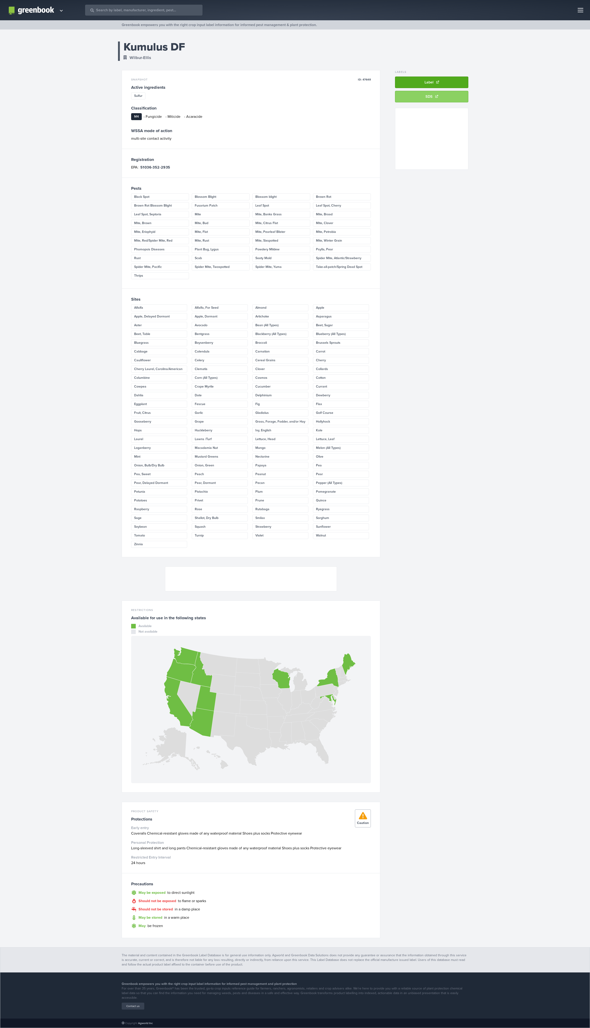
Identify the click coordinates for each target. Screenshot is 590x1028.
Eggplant (140, 404)
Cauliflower (142, 360)
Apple (320, 308)
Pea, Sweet (142, 474)
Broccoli (261, 343)
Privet (199, 500)
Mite (198, 214)
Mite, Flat (201, 232)
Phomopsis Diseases (149, 249)
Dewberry (323, 395)
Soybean (140, 527)
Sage (138, 518)
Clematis (201, 369)
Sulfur (138, 96)
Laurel (138, 439)
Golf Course (324, 413)
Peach (199, 474)
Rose (198, 509)
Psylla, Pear (324, 249)
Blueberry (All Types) (331, 334)
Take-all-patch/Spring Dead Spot (339, 267)
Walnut (321, 535)
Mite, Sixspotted (266, 241)
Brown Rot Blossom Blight (153, 205)
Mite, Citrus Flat (266, 223)
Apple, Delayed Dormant (152, 316)
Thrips (138, 276)
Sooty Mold (263, 258)
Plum (259, 492)
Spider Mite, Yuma (268, 267)
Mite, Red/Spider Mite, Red (153, 241)
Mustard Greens (206, 457)
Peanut (260, 474)
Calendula (202, 351)
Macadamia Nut (206, 448)
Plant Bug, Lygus (207, 249)
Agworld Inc (145, 1023)
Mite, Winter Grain (329, 241)
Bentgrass (202, 334)
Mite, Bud (201, 223)
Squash (200, 527)
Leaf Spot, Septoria (147, 214)
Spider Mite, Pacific (148, 267)
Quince (321, 500)
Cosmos (261, 378)
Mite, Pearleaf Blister (270, 232)
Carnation (262, 351)
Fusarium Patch (206, 205)
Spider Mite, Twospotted (212, 267)
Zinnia (138, 544)
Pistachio (201, 492)
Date (198, 395)
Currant (321, 386)
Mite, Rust (202, 241)
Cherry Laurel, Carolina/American (158, 369)
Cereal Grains (265, 360)
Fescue (200, 404)
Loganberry (142, 448)
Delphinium (263, 395)
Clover (260, 369)
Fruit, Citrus (142, 413)
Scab (198, 258)
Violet (259, 535)
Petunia (139, 492)
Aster (138, 325)
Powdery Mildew (267, 249)
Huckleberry (203, 430)
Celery (199, 360)
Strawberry (263, 527)
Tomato (139, 535)
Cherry (321, 360)
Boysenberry (204, 343)
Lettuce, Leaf (325, 439)
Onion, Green (204, 465)
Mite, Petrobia (326, 232)
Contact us (133, 1006)
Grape (199, 422)
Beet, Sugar (324, 325)
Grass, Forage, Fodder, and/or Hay (280, 422)
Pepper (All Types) (329, 483)
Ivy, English (263, 430)
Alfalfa (138, 308)
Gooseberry (142, 422)
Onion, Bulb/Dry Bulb (149, 465)
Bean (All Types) (267, 325)
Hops (138, 430)
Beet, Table (142, 334)
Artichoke (262, 316)
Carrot (320, 351)
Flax (319, 404)
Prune (259, 500)
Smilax (260, 518)
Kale (319, 430)
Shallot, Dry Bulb (206, 518)
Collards (322, 369)
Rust (137, 258)
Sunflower (323, 527)
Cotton (321, 378)
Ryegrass (323, 509)
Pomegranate (326, 492)
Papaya (260, 465)
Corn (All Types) (206, 378)
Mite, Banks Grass (268, 214)
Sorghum (322, 518)
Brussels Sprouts (328, 343)
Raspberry (141, 509)
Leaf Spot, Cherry (328, 205)
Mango (260, 448)
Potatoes (140, 500)
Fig (257, 404)
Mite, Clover (324, 223)
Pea (319, 465)
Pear (319, 474)
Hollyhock (323, 422)
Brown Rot (323, 197)
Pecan (260, 483)
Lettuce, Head (265, 439)
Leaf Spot (262, 205)
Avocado (201, 325)
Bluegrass (141, 343)
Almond (260, 308)
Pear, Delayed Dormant (151, 483)
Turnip (199, 535)
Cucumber (263, 386)
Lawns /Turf (203, 439)
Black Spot (141, 197)
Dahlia (138, 395)
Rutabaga (262, 509)
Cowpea (140, 386)
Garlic (199, 413)
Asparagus (324, 316)
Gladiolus (262, 413)
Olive (319, 457)
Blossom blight (266, 197)
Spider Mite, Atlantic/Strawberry (338, 258)
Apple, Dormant (206, 316)
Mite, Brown (142, 223)
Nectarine (262, 457)
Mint (137, 457)
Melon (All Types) (328, 448)
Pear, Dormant (205, 483)
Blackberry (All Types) (270, 334)
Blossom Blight (205, 197)
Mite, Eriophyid (144, 232)
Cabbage (141, 351)
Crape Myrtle (204, 386)
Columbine (142, 378)
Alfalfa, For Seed (206, 308)
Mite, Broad (324, 214)
